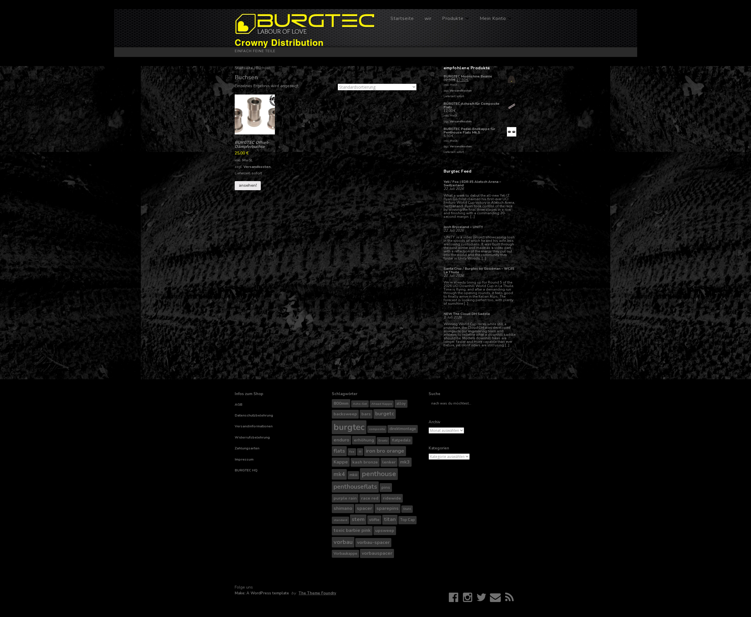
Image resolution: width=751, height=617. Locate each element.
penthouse (379, 473)
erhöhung (364, 440)
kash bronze (365, 462)
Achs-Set (360, 404)
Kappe (341, 462)
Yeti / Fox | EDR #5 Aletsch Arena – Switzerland (472, 183)
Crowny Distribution (279, 42)
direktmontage (402, 428)
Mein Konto (493, 18)
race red (369, 498)
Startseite (402, 18)
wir (428, 18)
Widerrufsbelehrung (252, 437)
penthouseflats (355, 487)
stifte (374, 519)
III (360, 451)
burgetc (384, 413)
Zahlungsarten (247, 448)
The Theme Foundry (317, 593)
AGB (238, 404)
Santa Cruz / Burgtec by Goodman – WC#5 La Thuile (479, 270)
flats (339, 450)
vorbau (343, 542)
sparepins (387, 508)
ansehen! (248, 185)
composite (377, 429)
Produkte (453, 18)
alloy (401, 403)
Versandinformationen (254, 426)
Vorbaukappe (345, 553)
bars (366, 414)
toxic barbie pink (352, 530)
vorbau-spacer (373, 542)
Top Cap (407, 519)
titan (390, 519)
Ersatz (383, 440)
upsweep (384, 530)
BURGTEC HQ (246, 470)
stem (358, 519)
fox (351, 451)
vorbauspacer (377, 553)
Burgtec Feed (457, 171)
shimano (343, 508)
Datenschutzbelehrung (254, 415)
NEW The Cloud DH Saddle (467, 313)
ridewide (392, 498)
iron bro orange (385, 450)
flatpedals (401, 440)
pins (385, 487)
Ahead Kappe (381, 404)
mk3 (405, 462)
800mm (341, 403)
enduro (341, 440)
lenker (389, 462)
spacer (364, 508)
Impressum (244, 459)
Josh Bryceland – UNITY (463, 227)
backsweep (345, 414)
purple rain (345, 498)
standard (340, 520)
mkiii (353, 475)
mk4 (339, 474)
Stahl (407, 509)
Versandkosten (256, 166)
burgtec (349, 427)
